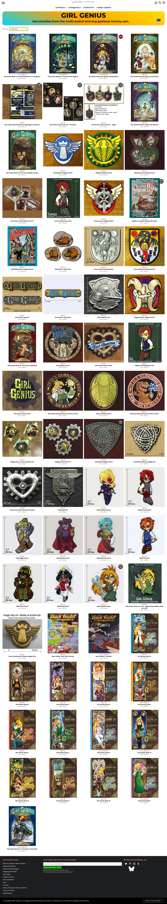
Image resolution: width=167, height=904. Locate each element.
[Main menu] (3, 3)
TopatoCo (18, 901)
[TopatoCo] (83, 2)
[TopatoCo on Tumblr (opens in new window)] (138, 865)
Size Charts (6, 874)
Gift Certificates (8, 880)
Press (4, 882)
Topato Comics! (8, 877)
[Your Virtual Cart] (163, 2)
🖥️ (158, 20)
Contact (6, 885)
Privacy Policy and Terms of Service (15, 888)
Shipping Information (10, 872)
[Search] (159, 2)
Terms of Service (8, 890)
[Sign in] (156, 2)
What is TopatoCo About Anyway (14, 863)
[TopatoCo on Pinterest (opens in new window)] (130, 865)
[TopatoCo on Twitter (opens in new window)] (126, 865)
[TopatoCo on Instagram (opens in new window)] (134, 865)
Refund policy (7, 893)
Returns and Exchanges (11, 869)
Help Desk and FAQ (9, 866)
